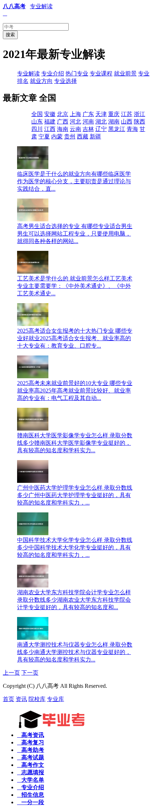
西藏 (82, 136)
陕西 (139, 121)
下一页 (29, 673)
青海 (132, 129)
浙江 (139, 114)
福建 (50, 121)
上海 (75, 114)
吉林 (88, 129)
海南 (62, 129)
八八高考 (14, 6)
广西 (62, 121)
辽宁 (101, 129)
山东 (37, 121)
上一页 (11, 673)
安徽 (50, 114)
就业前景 (125, 73)
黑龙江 (116, 129)
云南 (75, 129)
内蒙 (57, 136)
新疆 (95, 136)
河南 (88, 121)
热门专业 (76, 73)
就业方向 (41, 81)
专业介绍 (52, 73)
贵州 (69, 136)
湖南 (114, 121)
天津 (101, 114)
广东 (88, 114)
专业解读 (41, 6)
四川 (37, 129)
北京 (62, 114)
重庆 (114, 114)
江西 (50, 129)
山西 (126, 121)
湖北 (101, 121)
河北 (75, 121)
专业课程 (101, 73)
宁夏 (44, 136)
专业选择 (65, 81)
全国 (37, 114)
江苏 (126, 114)
